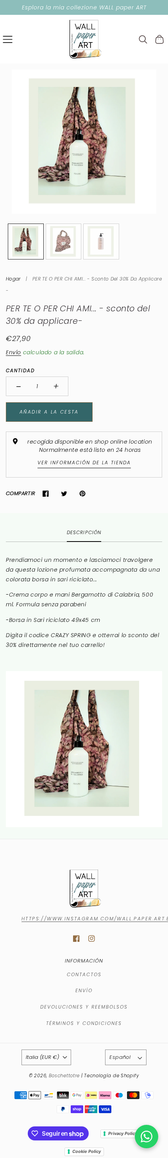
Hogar (13, 278)
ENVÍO (84, 990)
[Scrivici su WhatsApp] (146, 1136)
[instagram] (91, 938)
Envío (13, 352)
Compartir (21, 493)
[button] (7, 39)
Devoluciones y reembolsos (84, 1006)
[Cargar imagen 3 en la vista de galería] (101, 241)
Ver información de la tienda (84, 462)
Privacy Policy (122, 1133)
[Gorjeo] (64, 493)
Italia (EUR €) (42, 1057)
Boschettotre (65, 1076)
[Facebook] (46, 493)
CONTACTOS (84, 974)
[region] (84, 7)
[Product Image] (84, 141)
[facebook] (76, 938)
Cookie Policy (86, 1151)
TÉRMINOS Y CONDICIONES (84, 1023)
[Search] (143, 39)
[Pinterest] (83, 493)
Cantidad (20, 370)
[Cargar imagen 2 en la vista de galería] (64, 241)
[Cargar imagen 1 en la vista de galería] (26, 241)
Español (119, 1057)
